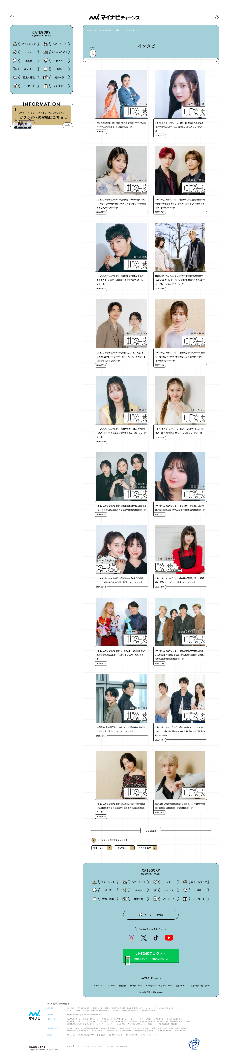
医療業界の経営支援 (165, 1031)
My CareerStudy (172, 1021)
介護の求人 (151, 1031)
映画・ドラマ (121, 30)
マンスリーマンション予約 (116, 1024)
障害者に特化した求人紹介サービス (97, 1010)
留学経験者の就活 (84, 1008)
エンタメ (108, 30)
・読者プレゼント (181, 986)
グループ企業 (109, 1046)
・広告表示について (165, 986)
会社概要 (69, 1046)
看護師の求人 (83, 1031)
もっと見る (151, 830)
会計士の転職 (156, 1028)
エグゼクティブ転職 (142, 1028)
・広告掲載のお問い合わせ (199, 986)
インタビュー (134, 30)
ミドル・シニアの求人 (74, 1010)
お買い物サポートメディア (94, 1024)
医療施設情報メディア (74, 1024)
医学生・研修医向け (112, 1008)
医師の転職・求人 (113, 1031)
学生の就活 (70, 1008)
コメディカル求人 (98, 1031)
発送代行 (102, 1035)
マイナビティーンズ (93, 30)
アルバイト (171, 1008)
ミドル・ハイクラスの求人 (155, 1008)
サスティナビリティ (90, 1046)
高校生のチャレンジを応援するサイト (115, 1019)
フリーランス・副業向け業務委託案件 (125, 1010)
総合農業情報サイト (118, 1021)
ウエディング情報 (90, 1021)
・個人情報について (134, 986)
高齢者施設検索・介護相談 (168, 1024)
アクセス (78, 1046)
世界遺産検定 (103, 1021)
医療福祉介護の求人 (148, 1010)
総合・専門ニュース (92, 1019)
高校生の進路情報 (73, 1015)
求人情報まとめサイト (74, 1019)
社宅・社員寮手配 (132, 1035)
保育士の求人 (126, 1031)
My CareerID (186, 1021)
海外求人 (139, 1008)
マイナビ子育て (133, 1021)
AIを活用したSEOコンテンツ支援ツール (141, 1024)
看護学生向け (97, 1008)
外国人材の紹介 (180, 1031)
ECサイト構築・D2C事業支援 (152, 1021)
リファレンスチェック (148, 1035)
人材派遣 (70, 1028)
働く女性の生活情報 (173, 1019)
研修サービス (71, 1035)
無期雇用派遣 (139, 1031)
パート (180, 1008)
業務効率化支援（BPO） (87, 1035)
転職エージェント (126, 1028)
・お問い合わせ (150, 986)
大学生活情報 (158, 1019)
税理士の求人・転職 (171, 1028)
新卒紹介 (113, 1028)
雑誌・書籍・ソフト (73, 1021)
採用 (100, 1046)
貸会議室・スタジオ (115, 1035)
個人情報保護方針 (122, 1046)
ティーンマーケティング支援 (141, 1019)
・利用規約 (121, 986)
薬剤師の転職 (71, 1031)
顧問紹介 (184, 1028)
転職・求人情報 (127, 1008)
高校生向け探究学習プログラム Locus (95, 1015)
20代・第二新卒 (101, 1028)
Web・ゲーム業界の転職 (84, 1028)
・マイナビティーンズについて (104, 986)
